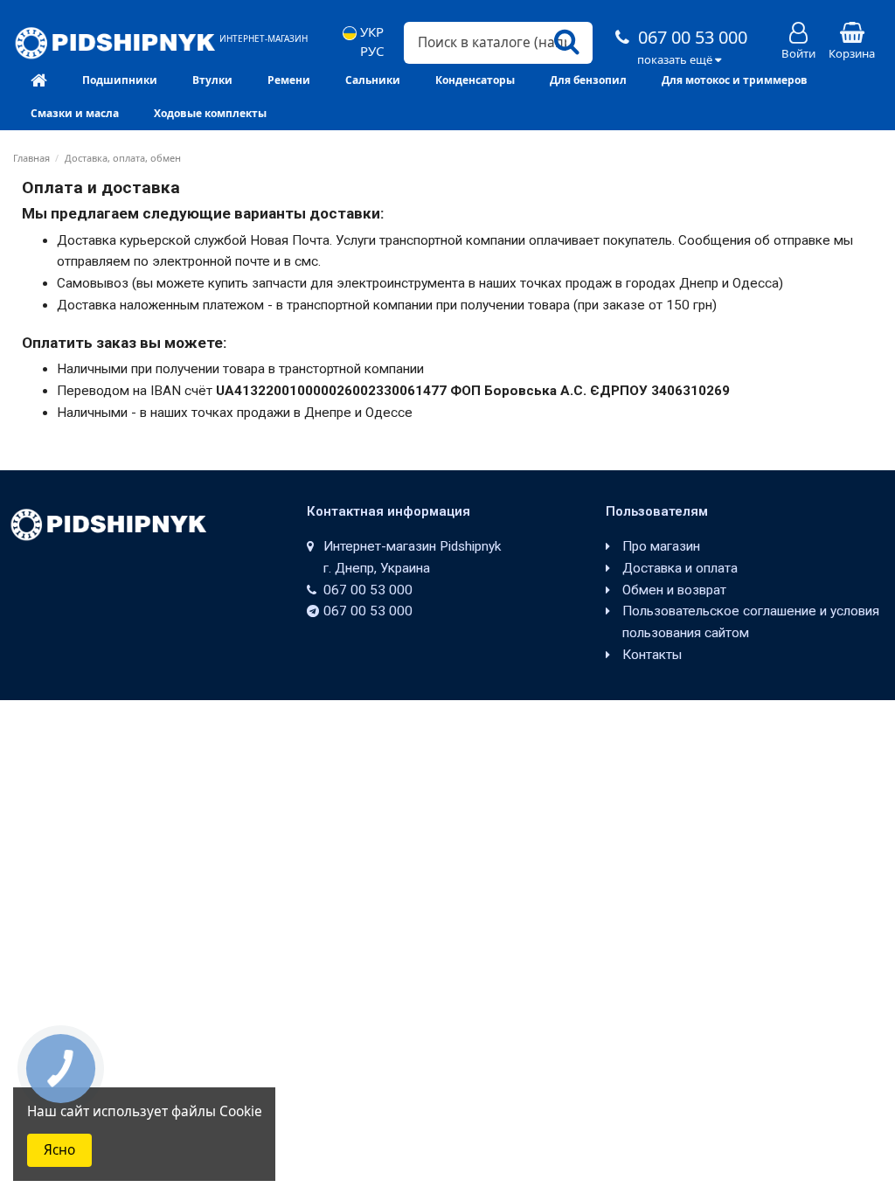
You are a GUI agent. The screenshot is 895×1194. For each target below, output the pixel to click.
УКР (370, 32)
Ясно (59, 1150)
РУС (370, 51)
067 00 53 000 (690, 37)
